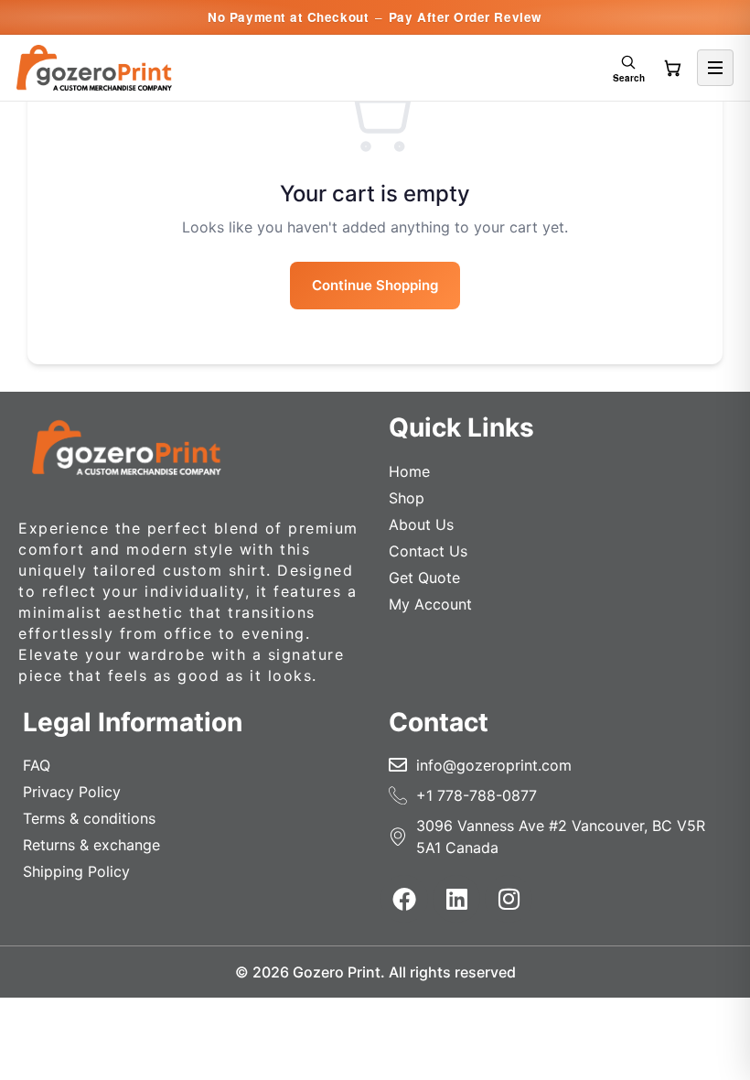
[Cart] (672, 68)
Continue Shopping (375, 285)
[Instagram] (508, 899)
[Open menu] (715, 67)
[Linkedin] (456, 899)
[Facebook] (404, 899)
